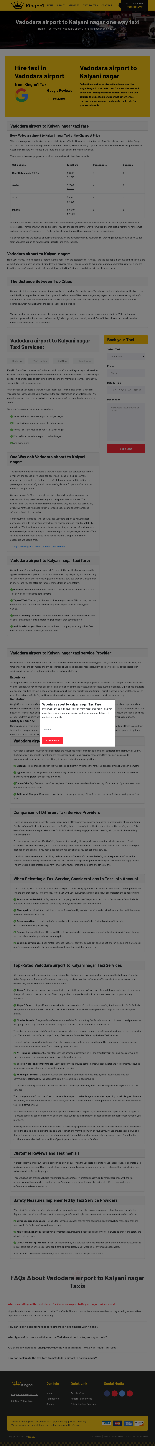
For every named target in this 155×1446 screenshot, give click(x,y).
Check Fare (52, 740)
